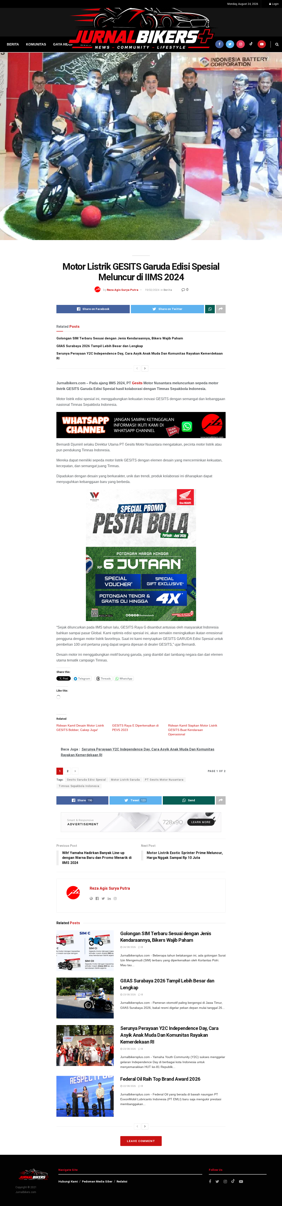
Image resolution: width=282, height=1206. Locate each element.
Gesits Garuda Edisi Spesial (86, 779)
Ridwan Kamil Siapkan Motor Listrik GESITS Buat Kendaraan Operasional (192, 730)
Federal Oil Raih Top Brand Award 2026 (160, 1079)
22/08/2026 (129, 1086)
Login (275, 3)
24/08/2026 (129, 947)
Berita (167, 289)
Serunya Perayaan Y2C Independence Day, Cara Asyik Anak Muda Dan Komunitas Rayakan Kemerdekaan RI (169, 1035)
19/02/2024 (152, 289)
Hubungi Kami (68, 1181)
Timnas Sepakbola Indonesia (79, 786)
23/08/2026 (129, 994)
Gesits (137, 383)
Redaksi (122, 1181)
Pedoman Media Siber (97, 1181)
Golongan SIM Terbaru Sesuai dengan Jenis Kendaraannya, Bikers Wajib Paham (119, 338)
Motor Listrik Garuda (125, 779)
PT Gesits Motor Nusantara (164, 779)
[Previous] (137, 368)
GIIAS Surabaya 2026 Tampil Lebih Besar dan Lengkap (99, 346)
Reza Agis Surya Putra (122, 289)
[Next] (145, 368)
